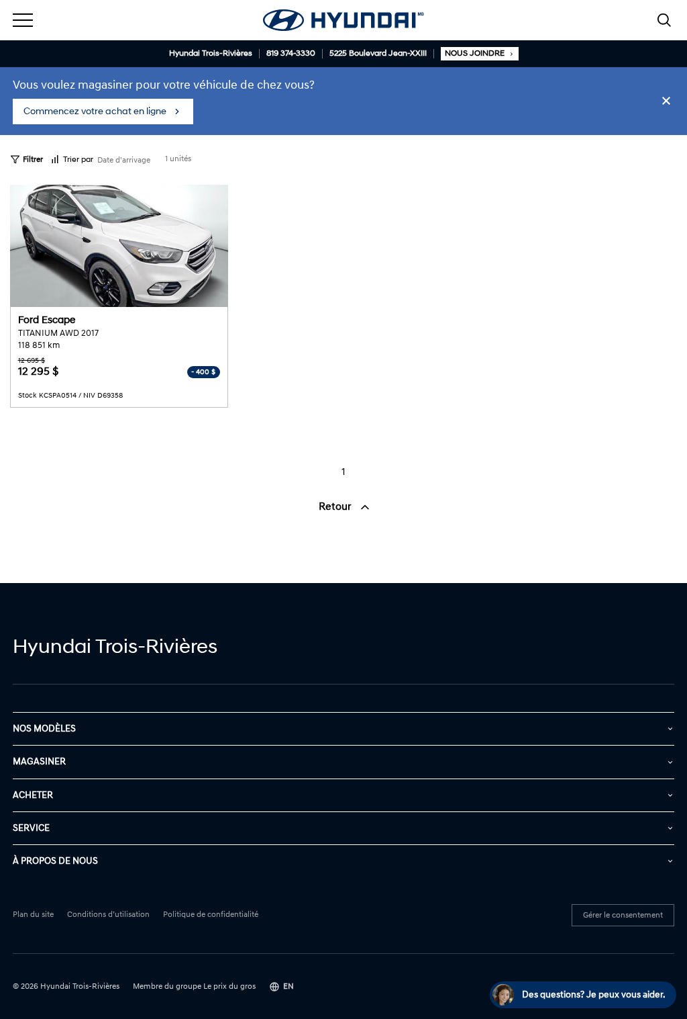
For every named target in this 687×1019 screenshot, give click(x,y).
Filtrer (33, 159)
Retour (336, 506)
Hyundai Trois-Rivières (210, 53)
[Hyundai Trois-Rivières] (343, 20)
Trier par (78, 159)
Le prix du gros (229, 986)
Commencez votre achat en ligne (94, 111)
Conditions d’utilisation (108, 915)
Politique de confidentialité (210, 915)
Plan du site (33, 915)
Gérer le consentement (623, 915)
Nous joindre (475, 53)
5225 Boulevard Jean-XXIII (378, 53)
